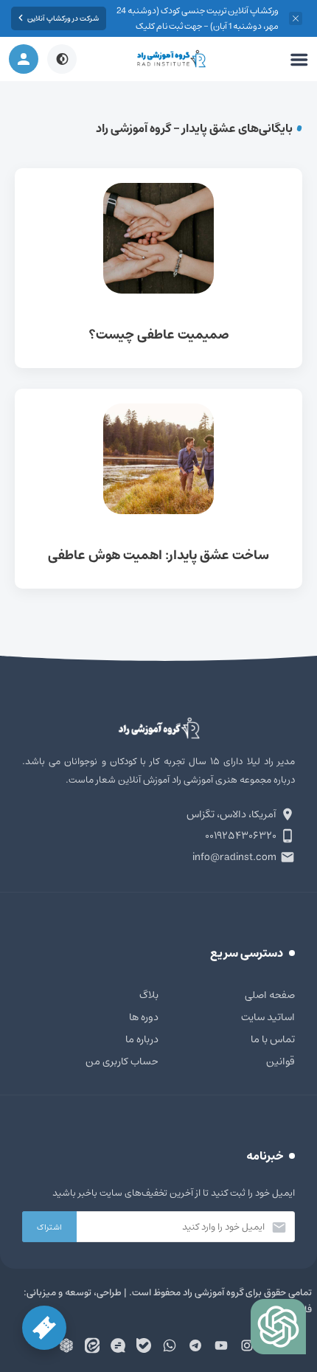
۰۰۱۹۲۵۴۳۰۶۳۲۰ (240, 836)
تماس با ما (273, 1039)
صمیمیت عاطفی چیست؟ (158, 268)
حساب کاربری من (122, 1061)
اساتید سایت (268, 1017)
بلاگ (148, 995)
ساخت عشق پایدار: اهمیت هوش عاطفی (158, 489)
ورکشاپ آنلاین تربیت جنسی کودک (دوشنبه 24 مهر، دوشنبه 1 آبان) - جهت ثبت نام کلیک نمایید (197, 26)
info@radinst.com (234, 857)
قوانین (280, 1061)
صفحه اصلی (270, 995)
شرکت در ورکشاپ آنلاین (63, 18)
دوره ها (143, 1017)
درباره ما (141, 1039)
